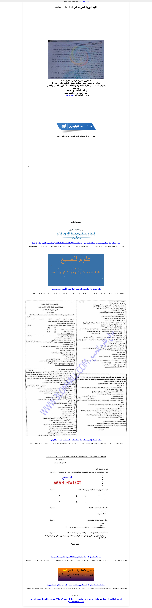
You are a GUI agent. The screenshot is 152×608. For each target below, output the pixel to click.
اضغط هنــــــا (68, 95)
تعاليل (97, 599)
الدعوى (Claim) (63, 599)
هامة (91, 599)
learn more (82, 1)
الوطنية (104, 599)
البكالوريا (112, 599)
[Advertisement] (76, 26)
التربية (120, 599)
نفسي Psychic (48, 599)
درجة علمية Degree (79, 599)
